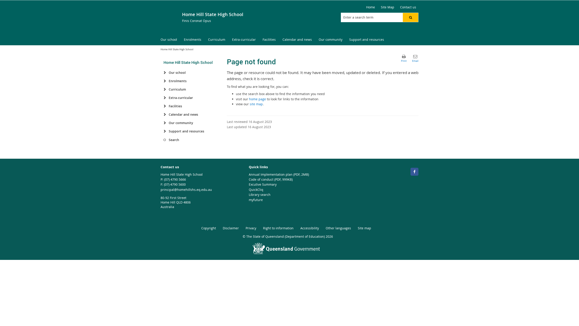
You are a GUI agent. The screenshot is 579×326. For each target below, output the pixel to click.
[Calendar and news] (165, 114)
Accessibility (309, 228)
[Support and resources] (165, 131)
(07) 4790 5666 (175, 179)
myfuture (256, 200)
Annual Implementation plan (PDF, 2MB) (279, 174)
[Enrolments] (165, 81)
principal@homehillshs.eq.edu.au (186, 189)
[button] (410, 17)
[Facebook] (414, 172)
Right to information (278, 228)
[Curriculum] (165, 89)
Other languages (338, 228)
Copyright (208, 228)
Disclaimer (231, 228)
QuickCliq (256, 189)
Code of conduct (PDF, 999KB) (271, 179)
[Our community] (165, 123)
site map (256, 104)
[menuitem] (168, 39)
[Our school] (165, 73)
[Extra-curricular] (165, 98)
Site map (364, 228)
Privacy (251, 228)
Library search (260, 194)
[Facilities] (165, 106)
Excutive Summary (263, 184)
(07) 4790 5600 (175, 184)
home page (257, 99)
